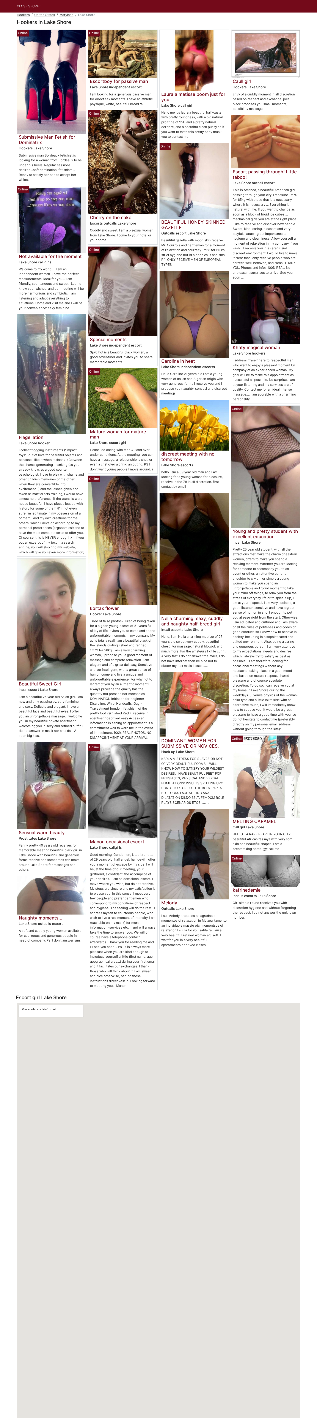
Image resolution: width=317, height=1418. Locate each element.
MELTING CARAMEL (254, 821)
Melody (169, 902)
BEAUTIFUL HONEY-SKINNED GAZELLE (193, 224)
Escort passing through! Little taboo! (265, 174)
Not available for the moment (50, 256)
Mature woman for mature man (118, 434)
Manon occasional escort (117, 841)
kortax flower (104, 608)
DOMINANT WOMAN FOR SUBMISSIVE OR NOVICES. (190, 743)
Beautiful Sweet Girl (40, 684)
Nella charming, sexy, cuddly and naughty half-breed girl (192, 621)
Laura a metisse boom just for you (193, 97)
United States (44, 15)
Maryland (67, 15)
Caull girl (242, 81)
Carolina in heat (178, 361)
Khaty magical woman (256, 347)
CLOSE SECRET (29, 6)
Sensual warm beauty (42, 832)
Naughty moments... (40, 918)
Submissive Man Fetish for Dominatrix (47, 139)
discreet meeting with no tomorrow (188, 456)
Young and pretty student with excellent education (265, 534)
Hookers (23, 15)
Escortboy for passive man (119, 81)
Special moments (108, 339)
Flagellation (31, 437)
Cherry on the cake (110, 217)
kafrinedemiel (247, 890)
